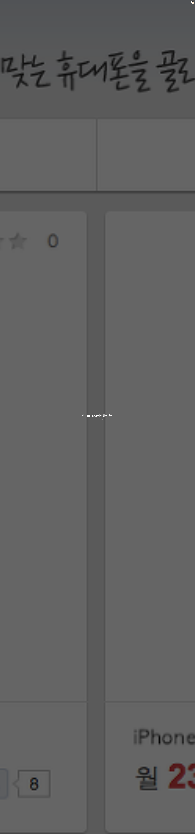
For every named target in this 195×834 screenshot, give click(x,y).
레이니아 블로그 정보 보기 (193, 2)
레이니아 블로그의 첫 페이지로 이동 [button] (97, 2)
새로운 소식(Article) (101, 419)
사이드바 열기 (2, 2)
